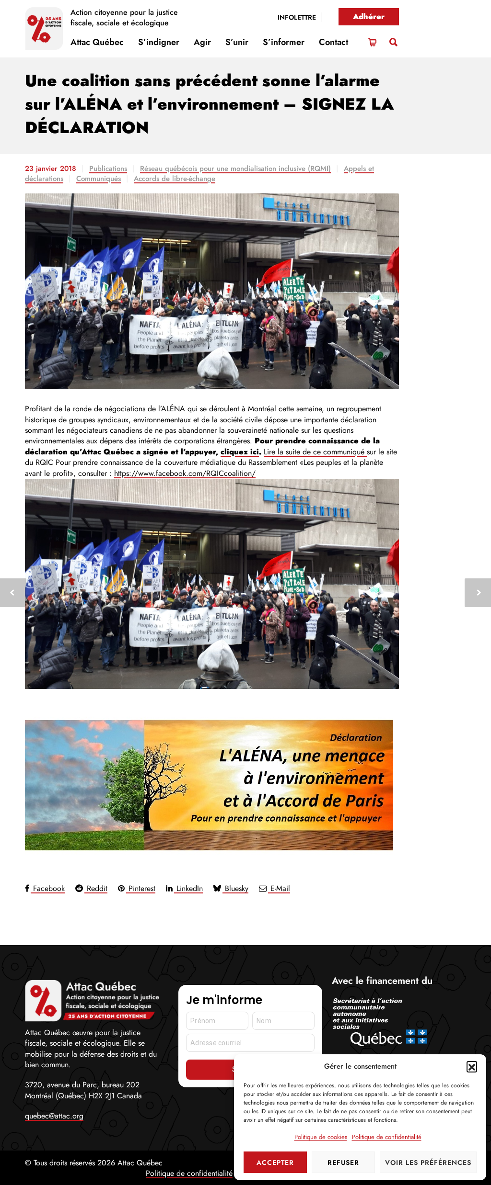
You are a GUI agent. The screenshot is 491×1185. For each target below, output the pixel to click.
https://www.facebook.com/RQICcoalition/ (185, 473)
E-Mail (279, 888)
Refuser (343, 1162)
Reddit (95, 888)
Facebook (48, 888)
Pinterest (140, 888)
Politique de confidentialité (386, 1136)
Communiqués (98, 178)
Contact (333, 42)
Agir (202, 42)
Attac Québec (97, 42)
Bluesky (235, 888)
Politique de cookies (320, 1136)
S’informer (283, 42)
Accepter (275, 1162)
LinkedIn (188, 888)
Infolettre (297, 17)
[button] (472, 1066)
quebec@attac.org (54, 1115)
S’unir (236, 42)
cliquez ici (240, 451)
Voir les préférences (428, 1162)
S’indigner (158, 42)
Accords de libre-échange (174, 178)
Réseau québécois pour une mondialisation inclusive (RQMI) (235, 168)
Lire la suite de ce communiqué (315, 451)
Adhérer (369, 16)
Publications (108, 168)
